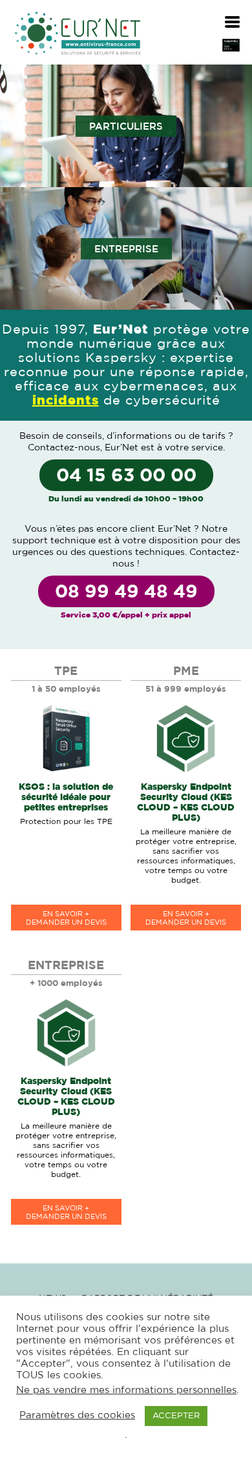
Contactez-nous (64, 447)
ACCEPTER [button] (176, 1416)
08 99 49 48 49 (126, 592)
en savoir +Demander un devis (66, 918)
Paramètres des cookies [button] (77, 1415)
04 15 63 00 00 (126, 476)
